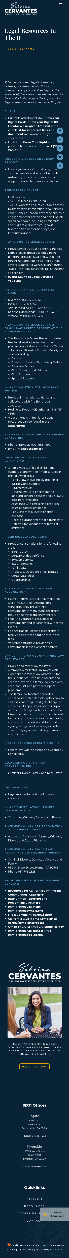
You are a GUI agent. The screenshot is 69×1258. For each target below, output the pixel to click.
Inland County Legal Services (30, 241)
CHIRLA (10, 111)
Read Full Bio (34, 1066)
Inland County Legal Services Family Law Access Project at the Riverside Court (33, 328)
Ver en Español (21, 49)
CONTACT (35, 1220)
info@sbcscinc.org (30, 448)
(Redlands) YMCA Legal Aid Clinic (32, 743)
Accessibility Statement (49, 1249)
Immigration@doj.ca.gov (26, 934)
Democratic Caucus (52, 1245)
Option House (16, 787)
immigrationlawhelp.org (25, 910)
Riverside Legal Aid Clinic (26, 536)
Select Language (57, 1214)
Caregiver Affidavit (36, 126)
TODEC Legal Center (21, 190)
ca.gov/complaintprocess (26, 922)
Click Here (36, 894)
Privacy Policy (25, 1249)
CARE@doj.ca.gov (51, 926)
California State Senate (26, 1245)
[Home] (29, 8)
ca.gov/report (42, 914)
